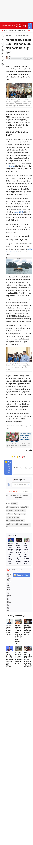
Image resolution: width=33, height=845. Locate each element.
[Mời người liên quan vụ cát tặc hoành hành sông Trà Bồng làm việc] (18, 648)
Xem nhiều (11, 30)
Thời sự (19, 30)
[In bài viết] (2, 64)
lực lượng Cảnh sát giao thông (15, 510)
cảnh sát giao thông (12, 507)
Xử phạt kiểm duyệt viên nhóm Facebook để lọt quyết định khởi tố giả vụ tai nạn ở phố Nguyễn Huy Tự (18, 634)
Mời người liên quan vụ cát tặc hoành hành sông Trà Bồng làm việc (18, 658)
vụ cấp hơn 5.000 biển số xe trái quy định (17, 525)
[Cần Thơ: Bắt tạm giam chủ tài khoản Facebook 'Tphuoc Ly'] (9, 621)
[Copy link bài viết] (26, 467)
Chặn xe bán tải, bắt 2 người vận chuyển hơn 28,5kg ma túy (28, 629)
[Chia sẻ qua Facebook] (21, 467)
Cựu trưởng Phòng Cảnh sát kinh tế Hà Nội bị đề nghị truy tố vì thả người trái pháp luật (18, 553)
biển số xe (11, 166)
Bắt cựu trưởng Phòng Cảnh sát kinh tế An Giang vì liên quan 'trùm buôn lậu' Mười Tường (10, 553)
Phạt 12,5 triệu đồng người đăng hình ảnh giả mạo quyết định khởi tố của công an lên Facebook (28, 660)
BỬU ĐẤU (29, 450)
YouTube (11, 25)
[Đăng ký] (21, 575)
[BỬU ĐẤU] (7, 57)
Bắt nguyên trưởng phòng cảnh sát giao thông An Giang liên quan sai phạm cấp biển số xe (26, 553)
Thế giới (24, 30)
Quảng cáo (20, 25)
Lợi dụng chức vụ (19, 514)
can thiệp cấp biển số (13, 517)
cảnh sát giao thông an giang (15, 521)
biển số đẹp (24, 507)
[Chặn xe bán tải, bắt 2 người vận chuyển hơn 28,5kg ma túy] (28, 621)
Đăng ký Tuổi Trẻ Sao (29, 25)
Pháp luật (28, 30)
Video (15, 30)
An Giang (9, 514)
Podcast (5, 25)
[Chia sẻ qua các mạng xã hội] (30, 467)
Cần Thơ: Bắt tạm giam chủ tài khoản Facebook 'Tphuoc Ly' (9, 629)
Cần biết (16, 25)
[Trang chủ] (2, 30)
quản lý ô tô (19, 212)
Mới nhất (6, 30)
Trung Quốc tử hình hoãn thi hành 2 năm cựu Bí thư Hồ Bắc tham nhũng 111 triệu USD (9, 660)
